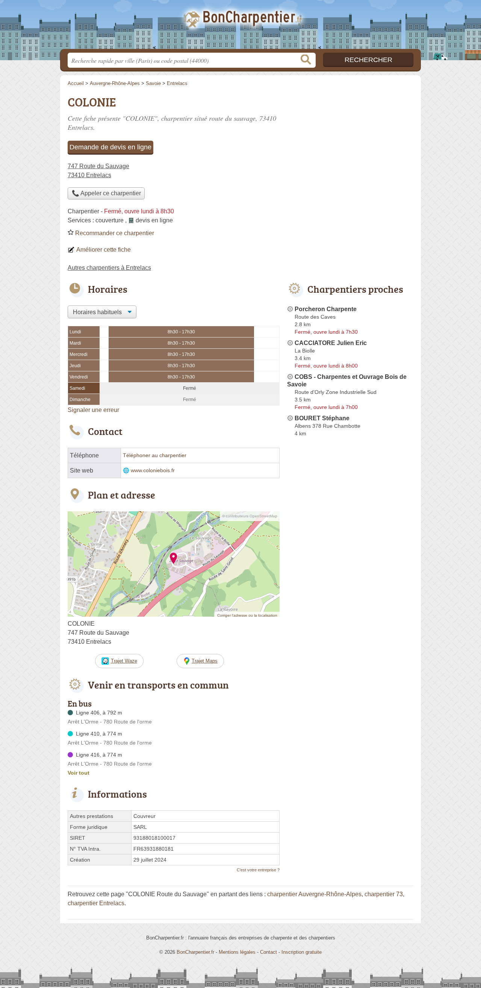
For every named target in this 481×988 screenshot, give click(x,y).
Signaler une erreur (93, 410)
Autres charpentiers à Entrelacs (109, 267)
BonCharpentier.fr (240, 26)
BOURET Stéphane (322, 418)
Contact (268, 952)
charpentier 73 (384, 894)
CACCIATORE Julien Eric (331, 343)
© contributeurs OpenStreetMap (249, 516)
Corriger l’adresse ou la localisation (247, 615)
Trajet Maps (205, 661)
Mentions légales (237, 952)
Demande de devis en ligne (110, 147)
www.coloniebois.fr (153, 470)
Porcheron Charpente (326, 309)
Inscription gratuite (301, 952)
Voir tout (78, 773)
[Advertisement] (350, 145)
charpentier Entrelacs (96, 903)
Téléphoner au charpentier (154, 455)
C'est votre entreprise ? (258, 870)
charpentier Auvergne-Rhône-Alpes (314, 894)
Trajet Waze (124, 661)
